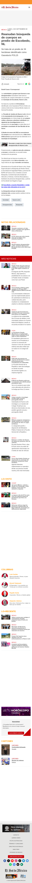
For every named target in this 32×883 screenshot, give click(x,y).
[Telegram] (23, 860)
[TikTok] (19, 860)
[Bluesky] (27, 860)
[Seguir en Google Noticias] (29, 84)
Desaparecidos (7, 204)
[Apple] (18, 864)
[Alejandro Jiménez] (4, 602)
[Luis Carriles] (4, 576)
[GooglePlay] (21, 864)
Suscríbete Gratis (16, 733)
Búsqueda (19, 204)
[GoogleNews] (14, 864)
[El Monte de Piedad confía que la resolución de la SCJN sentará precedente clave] (5, 385)
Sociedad (6, 200)
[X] (8, 860)
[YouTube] (12, 860)
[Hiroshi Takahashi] (4, 585)
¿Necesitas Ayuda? (16, 856)
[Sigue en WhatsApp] (26, 84)
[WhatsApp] (10, 864)
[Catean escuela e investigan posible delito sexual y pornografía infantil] (5, 404)
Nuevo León (16, 200)
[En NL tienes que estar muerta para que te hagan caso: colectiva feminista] (5, 237)
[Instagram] (16, 860)
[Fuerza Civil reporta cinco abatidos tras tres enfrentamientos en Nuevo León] (5, 636)
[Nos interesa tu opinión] (16, 828)
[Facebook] (4, 860)
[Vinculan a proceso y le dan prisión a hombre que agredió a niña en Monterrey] (5, 228)
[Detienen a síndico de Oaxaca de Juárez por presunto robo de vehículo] (5, 445)
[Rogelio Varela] (4, 593)
